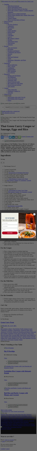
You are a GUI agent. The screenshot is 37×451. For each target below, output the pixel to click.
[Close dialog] (34, 214)
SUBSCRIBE (9, 233)
